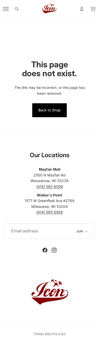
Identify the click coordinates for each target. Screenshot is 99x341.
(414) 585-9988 (49, 212)
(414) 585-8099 (49, 186)
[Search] (19, 8)
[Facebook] (45, 250)
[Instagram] (54, 250)
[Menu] (8, 9)
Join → (82, 231)
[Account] (79, 8)
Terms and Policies (49, 334)
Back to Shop (49, 110)
